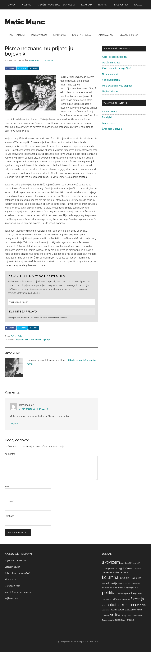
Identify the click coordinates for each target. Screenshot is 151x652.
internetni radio (108, 572)
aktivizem (111, 562)
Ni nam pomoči (110, 74)
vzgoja (124, 616)
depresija (106, 568)
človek (140, 615)
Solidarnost (106, 610)
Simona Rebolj (109, 111)
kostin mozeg (109, 123)
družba (113, 568)
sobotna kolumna (121, 604)
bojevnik (20, 339)
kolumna (110, 577)
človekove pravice (108, 620)
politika (109, 592)
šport (124, 620)
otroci (125, 583)
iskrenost (119, 572)
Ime (7, 486)
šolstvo (118, 620)
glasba (124, 568)
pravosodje (120, 593)
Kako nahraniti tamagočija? (116, 68)
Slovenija (137, 599)
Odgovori (14, 423)
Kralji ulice (135, 577)
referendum (106, 599)
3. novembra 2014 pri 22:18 (33, 408)
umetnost (106, 616)
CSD (137, 562)
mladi (105, 583)
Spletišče (9, 516)
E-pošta (9, 501)
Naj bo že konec (110, 91)
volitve (115, 615)
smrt (104, 605)
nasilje (113, 583)
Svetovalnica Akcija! (134, 610)
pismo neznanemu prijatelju (37, 339)
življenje (130, 620)
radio (140, 593)
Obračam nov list (111, 62)
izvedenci (126, 572)
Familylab (107, 117)
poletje (135, 588)
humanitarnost (135, 569)
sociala (141, 605)
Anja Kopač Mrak (127, 563)
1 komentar (48, 60)
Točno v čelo (16, 336)
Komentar (11, 454)
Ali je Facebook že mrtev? (115, 56)
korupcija (124, 577)
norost (120, 584)
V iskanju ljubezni (111, 80)
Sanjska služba (124, 599)
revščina (115, 599)
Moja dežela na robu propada (117, 85)
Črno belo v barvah (112, 128)
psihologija (131, 593)
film (118, 568)
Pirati (130, 584)
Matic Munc (25, 22)
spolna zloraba (117, 609)
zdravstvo (132, 615)
